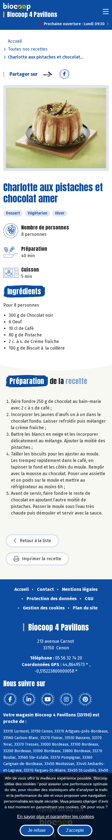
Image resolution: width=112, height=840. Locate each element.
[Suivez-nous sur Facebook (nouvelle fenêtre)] (10, 699)
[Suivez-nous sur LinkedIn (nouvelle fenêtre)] (29, 699)
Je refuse (37, 830)
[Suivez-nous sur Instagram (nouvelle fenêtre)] (66, 699)
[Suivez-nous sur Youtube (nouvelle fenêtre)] (47, 699)
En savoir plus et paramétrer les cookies (55, 816)
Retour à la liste (35, 540)
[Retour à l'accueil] (16, 7)
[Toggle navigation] (106, 13)
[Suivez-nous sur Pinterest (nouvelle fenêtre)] (85, 699)
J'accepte (75, 830)
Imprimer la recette (41, 558)
